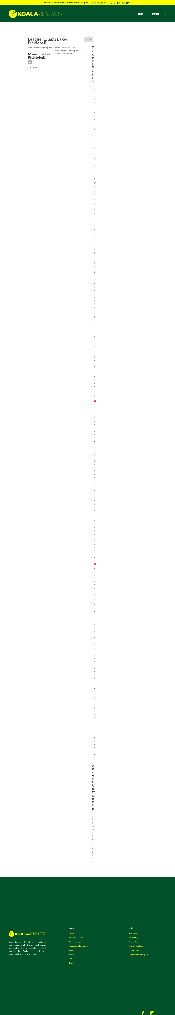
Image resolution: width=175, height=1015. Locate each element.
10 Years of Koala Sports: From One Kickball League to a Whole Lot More (95, 661)
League (141, 14)
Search (88, 40)
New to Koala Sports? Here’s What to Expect (95, 340)
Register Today (122, 3)
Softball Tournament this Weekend (95, 132)
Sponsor (155, 14)
